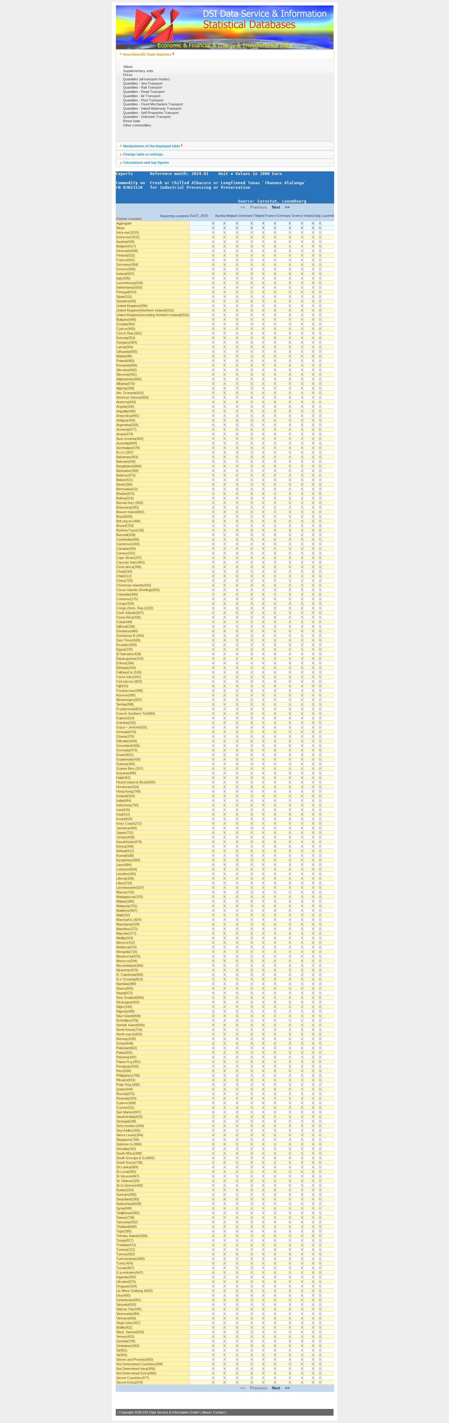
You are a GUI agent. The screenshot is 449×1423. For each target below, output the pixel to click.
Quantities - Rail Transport (142, 87)
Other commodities (137, 125)
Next (276, 207)
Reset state (131, 121)
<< (242, 207)
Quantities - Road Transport (144, 91)
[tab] (225, 54)
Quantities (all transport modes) (146, 79)
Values (128, 66)
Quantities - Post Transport (143, 100)
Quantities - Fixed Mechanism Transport (153, 104)
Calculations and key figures (146, 162)
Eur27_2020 (199, 215)
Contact (219, 1412)
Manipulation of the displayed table (151, 146)
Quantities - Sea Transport (142, 83)
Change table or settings (143, 154)
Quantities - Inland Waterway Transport (152, 108)
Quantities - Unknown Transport (147, 117)
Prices (128, 75)
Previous (258, 207)
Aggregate (124, 223)
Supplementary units (138, 71)
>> (287, 207)
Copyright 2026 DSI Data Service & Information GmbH (159, 1412)
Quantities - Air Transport (141, 96)
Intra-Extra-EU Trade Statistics (147, 54)
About (206, 1412)
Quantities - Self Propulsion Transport (151, 113)
